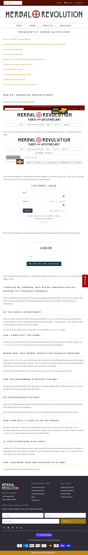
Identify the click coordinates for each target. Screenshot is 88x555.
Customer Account (37, 487)
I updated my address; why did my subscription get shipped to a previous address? (34, 44)
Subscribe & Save (37, 490)
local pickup (54, 319)
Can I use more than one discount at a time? (20, 84)
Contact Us (35, 500)
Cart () (69, 3)
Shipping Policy (9, 433)
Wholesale (65, 26)
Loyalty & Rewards (38, 494)
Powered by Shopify (53, 540)
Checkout (79, 3)
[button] (44, 553)
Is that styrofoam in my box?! (14, 79)
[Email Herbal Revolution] (21, 527)
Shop (19, 26)
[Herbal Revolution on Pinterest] (12, 527)
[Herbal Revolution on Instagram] (17, 527)
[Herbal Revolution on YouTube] (8, 527)
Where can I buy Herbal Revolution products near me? (23, 59)
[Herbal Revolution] (44, 15)
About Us (48, 26)
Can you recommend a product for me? (18, 64)
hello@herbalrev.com (65, 276)
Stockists (57, 330)
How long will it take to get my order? (17, 74)
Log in (59, 3)
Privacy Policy (66, 494)
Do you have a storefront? (13, 49)
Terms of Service (67, 497)
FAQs (33, 497)
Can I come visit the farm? (13, 54)
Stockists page (21, 360)
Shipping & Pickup (67, 487)
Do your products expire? (13, 69)
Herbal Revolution (40, 540)
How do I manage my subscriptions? (17, 39)
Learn (32, 26)
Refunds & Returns (67, 490)
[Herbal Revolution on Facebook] (4, 527)
